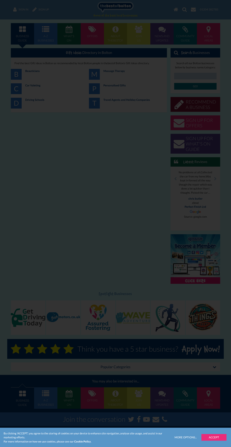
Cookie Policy (82, 441)
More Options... (186, 437)
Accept (214, 437)
